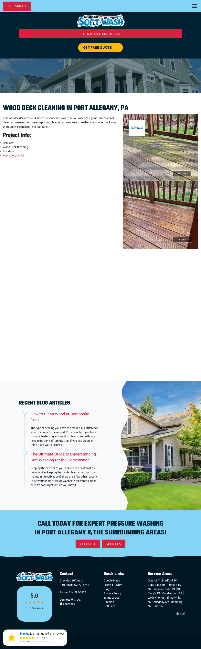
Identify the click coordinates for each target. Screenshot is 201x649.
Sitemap (109, 602)
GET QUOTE (88, 544)
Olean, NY (154, 580)
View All (180, 613)
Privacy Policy (112, 593)
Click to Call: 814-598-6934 (100, 34)
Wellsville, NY (156, 597)
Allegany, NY (161, 602)
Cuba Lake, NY (157, 585)
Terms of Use (111, 597)
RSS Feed (109, 606)
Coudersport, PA (172, 593)
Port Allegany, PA (13, 155)
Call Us (115, 544)
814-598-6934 (77, 592)
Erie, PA (158, 606)
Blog (106, 589)
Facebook (68, 604)
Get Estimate (17, 6)
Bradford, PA (169, 580)
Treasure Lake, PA (164, 589)
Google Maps (112, 580)
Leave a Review (113, 585)
